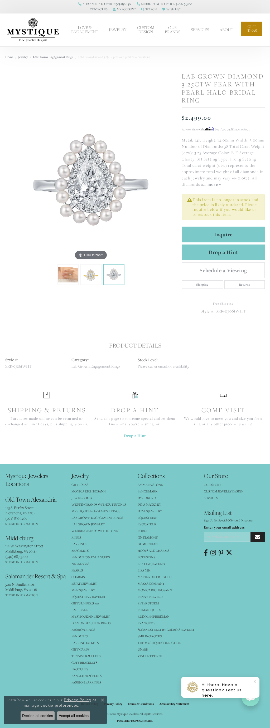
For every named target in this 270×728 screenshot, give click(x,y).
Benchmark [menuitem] (147, 491)
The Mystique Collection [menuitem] (159, 643)
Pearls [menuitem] (77, 570)
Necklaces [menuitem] (80, 563)
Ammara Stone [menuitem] (150, 484)
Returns (244, 284)
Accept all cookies (74, 716)
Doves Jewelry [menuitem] (150, 511)
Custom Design (145, 30)
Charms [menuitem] (78, 577)
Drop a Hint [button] (223, 252)
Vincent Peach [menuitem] (150, 656)
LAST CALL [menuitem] (79, 610)
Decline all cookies (37, 716)
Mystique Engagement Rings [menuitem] (95, 511)
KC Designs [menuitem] (146, 557)
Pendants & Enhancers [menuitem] (90, 557)
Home (9, 57)
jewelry (23, 57)
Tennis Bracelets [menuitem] (85, 656)
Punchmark (144, 720)
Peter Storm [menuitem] (148, 603)
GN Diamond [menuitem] (148, 537)
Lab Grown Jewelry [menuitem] (88, 524)
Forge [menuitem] (143, 531)
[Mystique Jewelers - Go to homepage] (35, 30)
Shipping (202, 284)
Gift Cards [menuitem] (80, 649)
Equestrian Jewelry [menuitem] (88, 596)
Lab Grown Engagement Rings (53, 57)
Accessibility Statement (174, 704)
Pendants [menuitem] (79, 636)
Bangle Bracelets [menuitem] (86, 675)
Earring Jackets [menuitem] (85, 643)
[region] (91, 182)
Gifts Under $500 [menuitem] (85, 603)
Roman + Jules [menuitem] (149, 610)
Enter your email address (224, 527)
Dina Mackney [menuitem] (149, 504)
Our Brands (172, 30)
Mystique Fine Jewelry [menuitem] (90, 616)
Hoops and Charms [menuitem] (153, 550)
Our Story (212, 484)
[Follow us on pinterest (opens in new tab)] (221, 553)
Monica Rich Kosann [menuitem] (155, 590)
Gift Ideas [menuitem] (79, 484)
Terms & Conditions (141, 704)
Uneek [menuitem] (143, 649)
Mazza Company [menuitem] (151, 583)
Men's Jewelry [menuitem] (83, 590)
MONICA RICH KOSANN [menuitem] (88, 491)
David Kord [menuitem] (147, 498)
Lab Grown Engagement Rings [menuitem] (97, 517)
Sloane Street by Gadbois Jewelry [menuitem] (166, 629)
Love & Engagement (84, 30)
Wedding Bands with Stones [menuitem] (95, 531)
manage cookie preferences (51, 705)
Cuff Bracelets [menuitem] (84, 662)
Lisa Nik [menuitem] (144, 570)
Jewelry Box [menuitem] (81, 498)
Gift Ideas (252, 28)
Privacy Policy (113, 704)
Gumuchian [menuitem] (148, 544)
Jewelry (118, 29)
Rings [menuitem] (76, 537)
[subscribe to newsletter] (257, 537)
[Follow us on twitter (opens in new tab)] (229, 553)
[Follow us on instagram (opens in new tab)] (213, 553)
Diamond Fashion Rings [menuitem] (90, 623)
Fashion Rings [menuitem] (83, 629)
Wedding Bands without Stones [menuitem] (98, 504)
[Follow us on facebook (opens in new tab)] (206, 553)
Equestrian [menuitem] (147, 517)
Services (200, 29)
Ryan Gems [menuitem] (146, 623)
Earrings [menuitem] (79, 544)
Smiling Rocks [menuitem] (150, 636)
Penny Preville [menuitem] (150, 596)
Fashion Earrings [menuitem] (86, 682)
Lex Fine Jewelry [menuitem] (152, 563)
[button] (98, 9)
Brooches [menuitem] (79, 669)
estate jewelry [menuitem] (84, 583)
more (213, 184)
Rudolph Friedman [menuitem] (154, 616)
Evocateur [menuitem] (147, 524)
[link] (105, 4)
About (226, 29)
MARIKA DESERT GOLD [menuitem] (154, 577)
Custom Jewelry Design (224, 491)
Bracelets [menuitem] (80, 550)
